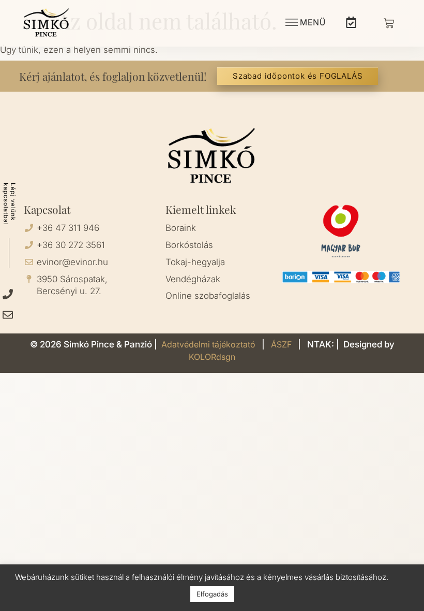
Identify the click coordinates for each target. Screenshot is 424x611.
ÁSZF (282, 344)
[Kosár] (388, 23)
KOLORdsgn (212, 357)
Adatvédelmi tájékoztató (209, 344)
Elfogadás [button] (212, 594)
